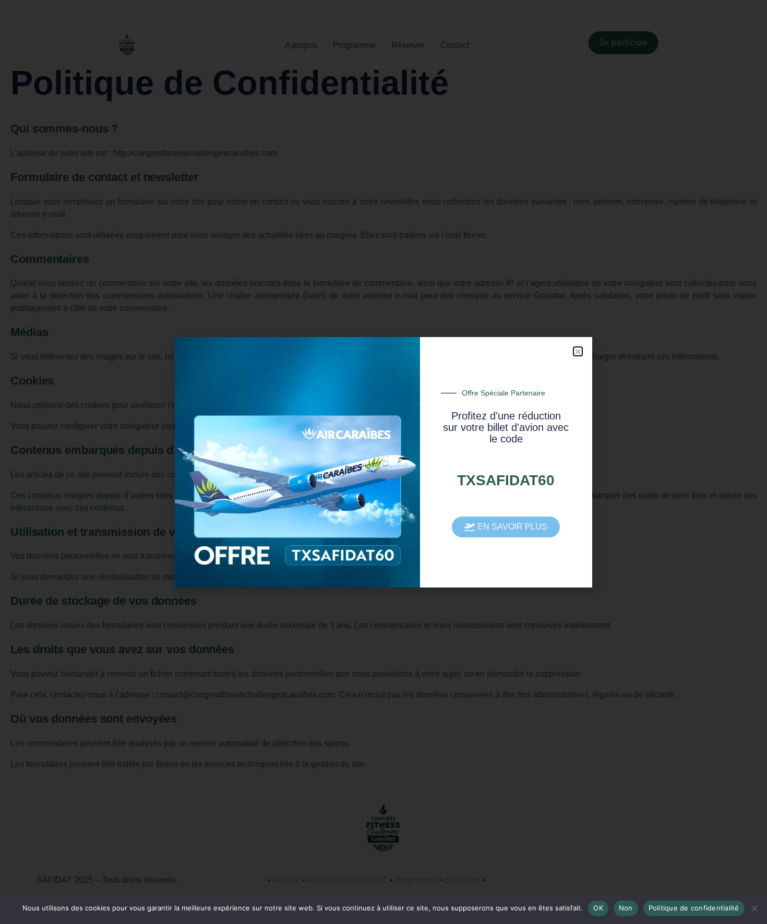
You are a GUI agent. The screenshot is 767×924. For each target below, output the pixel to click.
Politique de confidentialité (694, 908)
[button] (578, 351)
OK (598, 908)
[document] (383, 462)
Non (626, 908)
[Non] (754, 908)
